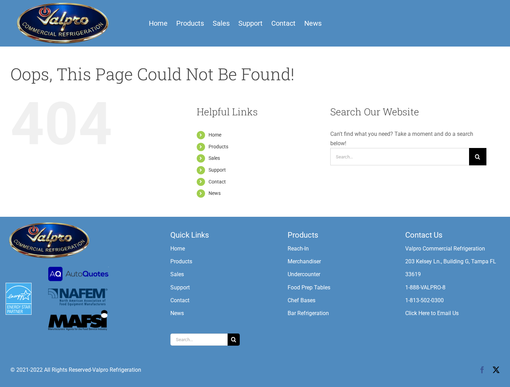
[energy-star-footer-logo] (19, 285)
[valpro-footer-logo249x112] (49, 223)
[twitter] (496, 370)
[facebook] (482, 370)
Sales (214, 158)
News (215, 193)
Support (217, 170)
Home (215, 135)
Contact (217, 181)
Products (218, 146)
